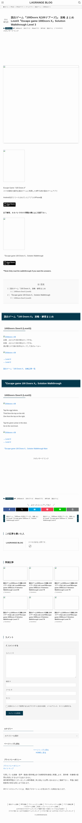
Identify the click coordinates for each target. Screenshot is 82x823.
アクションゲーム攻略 (35, 804)
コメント (10, 653)
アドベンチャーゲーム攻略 (53, 804)
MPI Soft (43, 28)
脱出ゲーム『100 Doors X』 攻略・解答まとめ (28, 288)
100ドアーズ (27, 28)
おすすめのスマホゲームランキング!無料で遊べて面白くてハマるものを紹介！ (40, 809)
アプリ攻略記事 (68, 804)
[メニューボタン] (2, 2)
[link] (30, 546)
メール (9, 690)
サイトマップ (8, 768)
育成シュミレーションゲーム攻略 (47, 806)
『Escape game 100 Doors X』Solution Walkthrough (30, 295)
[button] (9, 509)
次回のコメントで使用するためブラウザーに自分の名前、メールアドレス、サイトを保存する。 (40, 706)
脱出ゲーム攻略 (13, 804)
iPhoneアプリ (35, 28)
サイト (8, 698)
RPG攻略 (23, 804)
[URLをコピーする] (73, 509)
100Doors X (9, 28)
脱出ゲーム (50, 28)
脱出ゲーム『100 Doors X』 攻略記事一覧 (19, 369)
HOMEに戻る (41, 753)
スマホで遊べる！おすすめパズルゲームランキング (57, 811)
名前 (8, 681)
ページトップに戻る (41, 750)
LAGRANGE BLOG (41, 2)
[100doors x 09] (9, 353)
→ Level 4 (7, 359)
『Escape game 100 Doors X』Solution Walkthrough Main (25, 449)
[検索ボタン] (79, 2)
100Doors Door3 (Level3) (22, 291)
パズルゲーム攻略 (29, 806)
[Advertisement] (41, 47)
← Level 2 (7, 362)
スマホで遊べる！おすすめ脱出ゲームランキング (24, 811)
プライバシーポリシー (11, 766)
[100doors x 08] (9, 337)
